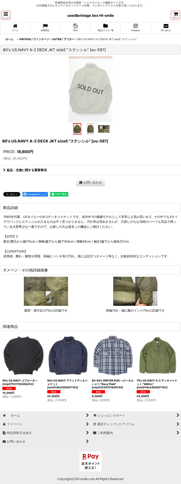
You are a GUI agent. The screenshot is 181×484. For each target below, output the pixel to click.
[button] (5, 15)
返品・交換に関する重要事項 (27, 170)
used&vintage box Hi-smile (90, 15)
